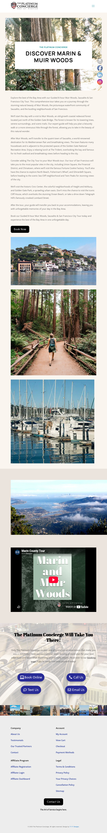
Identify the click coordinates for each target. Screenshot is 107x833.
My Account (61, 734)
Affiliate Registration (21, 766)
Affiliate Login (17, 772)
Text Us (33, 690)
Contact (14, 752)
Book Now (20, 229)
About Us (15, 734)
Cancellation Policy (65, 784)
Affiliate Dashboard (20, 778)
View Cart (60, 740)
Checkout (60, 746)
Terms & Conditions (65, 766)
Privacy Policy (62, 772)
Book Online (33, 677)
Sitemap (60, 791)
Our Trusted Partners (21, 746)
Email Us (78, 690)
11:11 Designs (74, 827)
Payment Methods (65, 752)
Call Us (78, 677)
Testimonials (17, 740)
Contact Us (53, 802)
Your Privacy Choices (66, 778)
